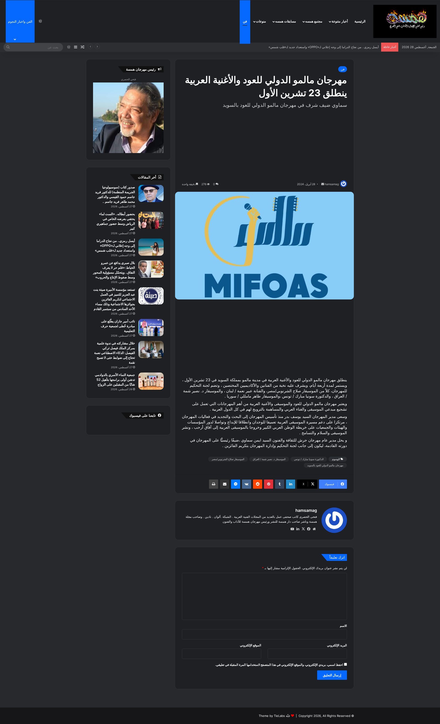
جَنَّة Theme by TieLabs (274, 716)
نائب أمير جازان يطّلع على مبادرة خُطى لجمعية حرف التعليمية (118, 326)
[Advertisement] (264, 145)
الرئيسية (360, 21)
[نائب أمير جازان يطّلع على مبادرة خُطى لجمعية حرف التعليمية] (151, 327)
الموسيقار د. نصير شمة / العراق (269, 459)
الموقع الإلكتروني (250, 645)
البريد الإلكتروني (337, 645)
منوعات (261, 21)
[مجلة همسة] (405, 21)
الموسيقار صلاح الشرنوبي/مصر (228, 459)
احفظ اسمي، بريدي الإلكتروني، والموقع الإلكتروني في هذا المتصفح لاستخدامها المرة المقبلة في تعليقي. (279, 664)
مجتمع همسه (313, 21)
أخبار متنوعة (340, 21)
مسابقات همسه (285, 21)
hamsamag (306, 510)
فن (245, 21)
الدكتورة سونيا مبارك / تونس (309, 459)
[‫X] (303, 529)
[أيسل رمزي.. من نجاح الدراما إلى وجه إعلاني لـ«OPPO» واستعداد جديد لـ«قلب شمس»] (151, 247)
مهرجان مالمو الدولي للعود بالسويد (325, 465)
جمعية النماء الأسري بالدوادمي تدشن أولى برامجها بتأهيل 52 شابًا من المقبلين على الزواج (115, 379)
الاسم (343, 626)
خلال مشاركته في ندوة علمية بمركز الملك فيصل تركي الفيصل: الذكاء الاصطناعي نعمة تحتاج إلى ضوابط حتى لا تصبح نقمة (114, 352)
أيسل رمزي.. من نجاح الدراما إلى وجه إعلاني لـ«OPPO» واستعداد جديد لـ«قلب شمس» (328, 47)
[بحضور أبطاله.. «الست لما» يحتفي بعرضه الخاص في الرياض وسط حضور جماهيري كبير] (151, 220)
